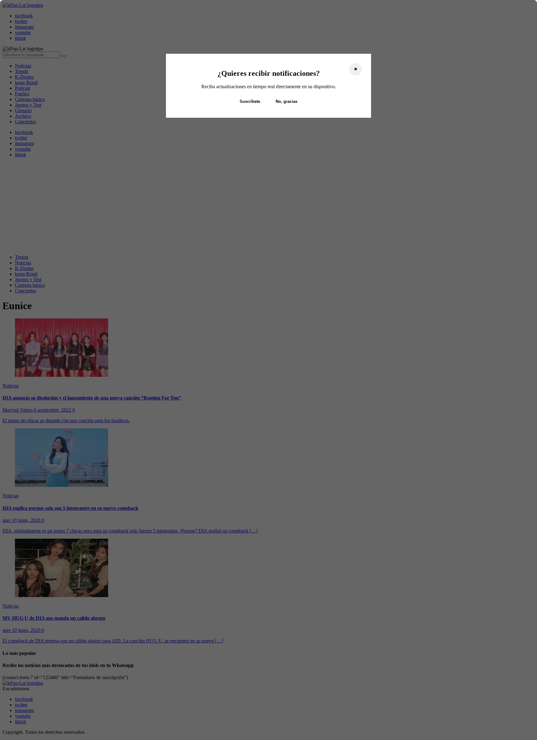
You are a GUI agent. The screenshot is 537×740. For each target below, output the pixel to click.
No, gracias (286, 101)
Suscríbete (250, 101)
